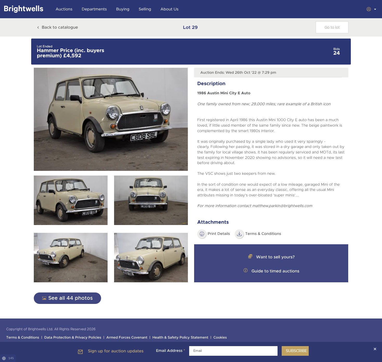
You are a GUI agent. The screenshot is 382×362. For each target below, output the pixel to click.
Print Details (219, 234)
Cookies (220, 337)
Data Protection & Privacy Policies (72, 337)
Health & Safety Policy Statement (180, 337)
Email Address (170, 350)
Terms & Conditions (263, 234)
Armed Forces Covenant (126, 337)
